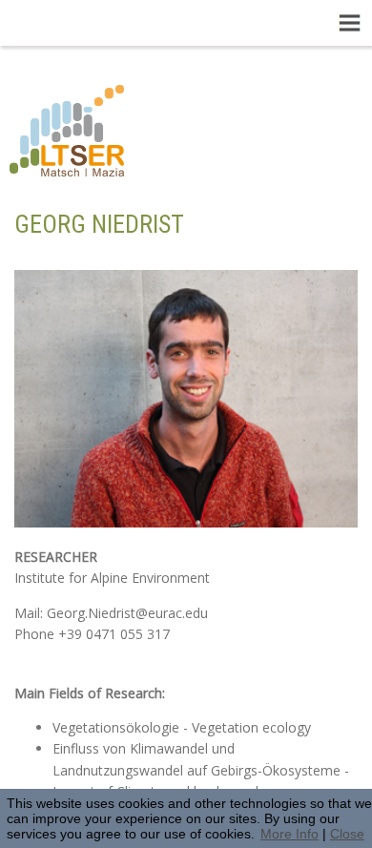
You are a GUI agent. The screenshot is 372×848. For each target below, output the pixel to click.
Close (347, 833)
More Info (289, 833)
